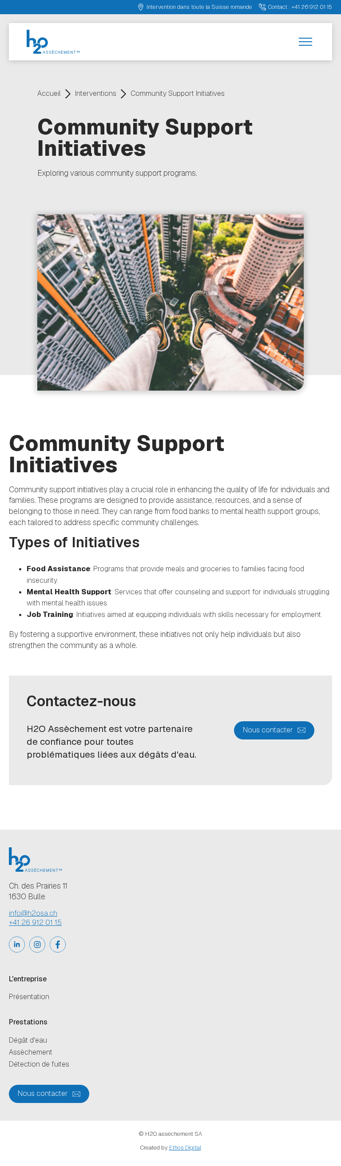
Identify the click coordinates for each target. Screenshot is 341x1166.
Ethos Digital (185, 1147)
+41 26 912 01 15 (35, 922)
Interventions (95, 93)
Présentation (29, 996)
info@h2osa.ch (33, 913)
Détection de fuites (39, 1064)
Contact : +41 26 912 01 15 (300, 7)
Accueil (49, 93)
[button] (305, 42)
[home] (53, 42)
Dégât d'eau (28, 1040)
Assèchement (30, 1052)
